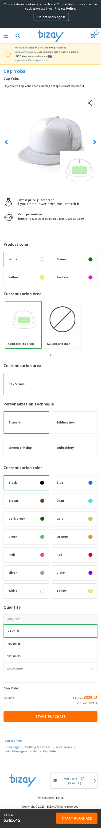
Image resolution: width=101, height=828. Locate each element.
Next (94, 142)
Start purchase (50, 716)
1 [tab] (50, 355)
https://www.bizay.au (25, 52)
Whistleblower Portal (50, 797)
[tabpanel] (23, 325)
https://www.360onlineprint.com (31, 60)
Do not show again (51, 17)
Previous (6, 142)
